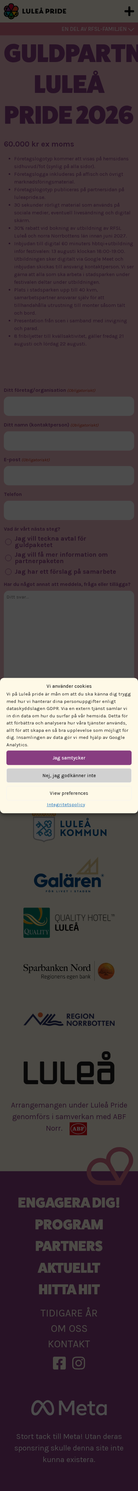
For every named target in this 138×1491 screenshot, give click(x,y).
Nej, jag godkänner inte (69, 775)
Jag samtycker (69, 758)
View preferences (69, 793)
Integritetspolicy (66, 804)
